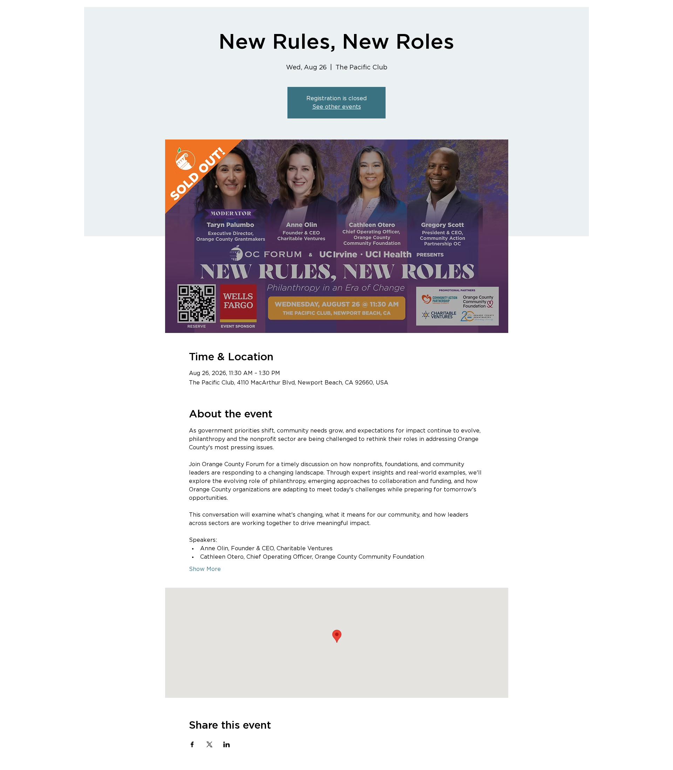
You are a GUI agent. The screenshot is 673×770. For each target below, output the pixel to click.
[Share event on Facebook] (192, 744)
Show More (205, 569)
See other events (336, 107)
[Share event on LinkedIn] (226, 744)
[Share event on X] (209, 744)
